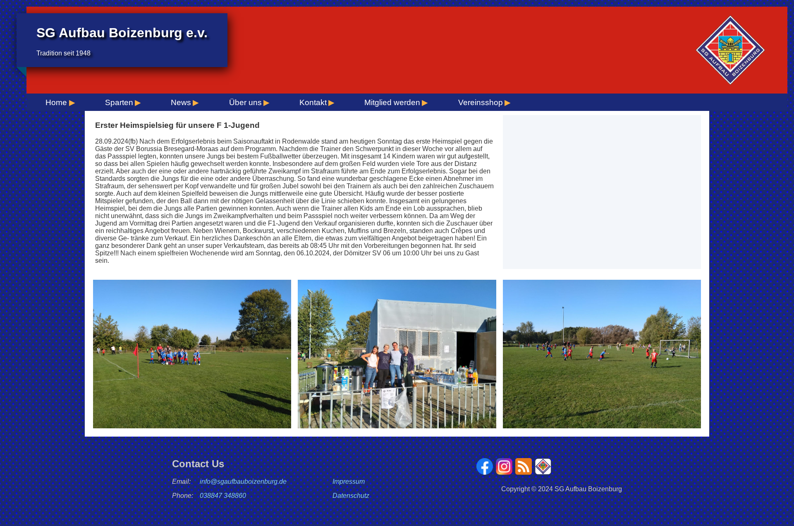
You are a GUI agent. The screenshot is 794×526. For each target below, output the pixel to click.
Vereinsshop (480, 102)
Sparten (119, 102)
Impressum (348, 481)
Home (56, 102)
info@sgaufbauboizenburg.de (243, 481)
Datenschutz (350, 495)
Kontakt (313, 102)
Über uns (245, 102)
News (181, 102)
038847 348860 (223, 495)
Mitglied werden (392, 102)
